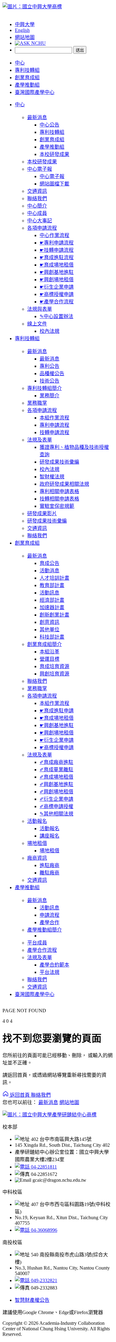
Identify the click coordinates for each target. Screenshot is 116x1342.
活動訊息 (49, 592)
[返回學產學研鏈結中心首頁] (49, 1114)
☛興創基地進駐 (57, 272)
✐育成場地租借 (56, 777)
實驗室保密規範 (57, 506)
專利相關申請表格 (59, 491)
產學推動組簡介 (44, 929)
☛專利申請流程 (57, 242)
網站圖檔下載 (54, 183)
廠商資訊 (37, 858)
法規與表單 (39, 309)
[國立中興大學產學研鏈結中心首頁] (32, 6)
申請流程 (49, 915)
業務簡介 (49, 395)
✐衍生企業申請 (56, 799)
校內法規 (49, 331)
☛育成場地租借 (57, 264)
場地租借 (37, 843)
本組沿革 (49, 651)
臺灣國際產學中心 (34, 92)
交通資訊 (37, 191)
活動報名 (37, 821)
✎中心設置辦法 (56, 316)
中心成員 (37, 213)
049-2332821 (43, 1280)
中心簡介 (37, 205)
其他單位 (49, 629)
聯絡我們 (37, 198)
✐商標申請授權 (56, 806)
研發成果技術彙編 (59, 462)
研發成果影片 (42, 513)
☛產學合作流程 (57, 301)
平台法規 (49, 972)
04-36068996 (43, 1230)
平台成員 (37, 942)
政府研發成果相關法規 (64, 484)
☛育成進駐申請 (57, 710)
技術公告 (49, 380)
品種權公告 (52, 373)
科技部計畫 (52, 637)
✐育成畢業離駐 (56, 769)
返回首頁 (20, 1095)
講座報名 (49, 835)
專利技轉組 (27, 70)
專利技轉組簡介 (44, 388)
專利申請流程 (54, 425)
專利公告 (49, 366)
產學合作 (49, 922)
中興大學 (25, 24)
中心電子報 (39, 169)
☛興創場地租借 (57, 279)
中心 (20, 62)
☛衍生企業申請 (57, 287)
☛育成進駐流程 (57, 257)
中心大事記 (39, 220)
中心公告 (49, 124)
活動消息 (49, 570)
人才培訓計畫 (54, 578)
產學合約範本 (54, 964)
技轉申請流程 (54, 432)
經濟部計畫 (52, 600)
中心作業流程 (54, 235)
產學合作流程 (42, 950)
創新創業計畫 (54, 614)
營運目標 (49, 659)
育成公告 (49, 563)
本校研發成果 (54, 154)
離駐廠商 (49, 872)
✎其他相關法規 (56, 813)
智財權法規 (52, 476)
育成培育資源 (54, 666)
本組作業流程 (54, 417)
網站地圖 (25, 37)
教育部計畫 (52, 585)
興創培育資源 (54, 673)
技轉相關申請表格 (59, 498)
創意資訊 (49, 622)
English (22, 30)
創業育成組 (27, 77)
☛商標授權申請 (57, 294)
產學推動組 (27, 85)
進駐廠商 (49, 865)
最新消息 (37, 117)
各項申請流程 (42, 228)
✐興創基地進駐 (56, 784)
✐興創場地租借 (56, 791)
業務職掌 (37, 403)
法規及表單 (39, 439)
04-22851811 (43, 1166)
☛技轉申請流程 (57, 250)
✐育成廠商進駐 (56, 762)
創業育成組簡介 (44, 644)
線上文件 (37, 323)
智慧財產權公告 (32, 1300)
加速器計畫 (52, 607)
